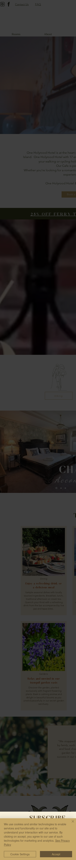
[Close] (70, 823)
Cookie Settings (20, 854)
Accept (56, 854)
